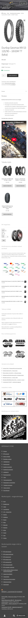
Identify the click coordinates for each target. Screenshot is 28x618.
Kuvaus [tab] (3, 91)
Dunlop (5, 514)
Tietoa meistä (6, 488)
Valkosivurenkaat (7, 582)
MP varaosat (6, 454)
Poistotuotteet (7, 474)
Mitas (4, 530)
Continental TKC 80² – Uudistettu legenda (12, 382)
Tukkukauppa (6, 461)
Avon (4, 501)
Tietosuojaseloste (7, 480)
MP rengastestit (7, 557)
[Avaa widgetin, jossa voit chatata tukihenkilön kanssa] (21, 615)
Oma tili (4, 615)
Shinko (5, 538)
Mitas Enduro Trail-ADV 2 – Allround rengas (12, 373)
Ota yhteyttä (6, 490)
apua (10, 324)
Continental (6, 509)
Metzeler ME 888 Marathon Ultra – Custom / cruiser (13, 379)
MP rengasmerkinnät (8, 554)
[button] (24, 20)
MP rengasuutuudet (7, 564)
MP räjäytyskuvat (7, 551)
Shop (8, 13)
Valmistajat (6, 584)
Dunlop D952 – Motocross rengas (9, 596)
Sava (4, 535)
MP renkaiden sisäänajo (8, 567)
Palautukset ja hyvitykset (9, 482)
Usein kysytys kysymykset (9, 579)
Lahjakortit (6, 472)
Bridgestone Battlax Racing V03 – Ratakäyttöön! (13, 375)
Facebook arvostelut (8, 469)
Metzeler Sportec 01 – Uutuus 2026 (10, 377)
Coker (4, 506)
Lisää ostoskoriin (13, 75)
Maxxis (4, 519)
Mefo (4, 522)
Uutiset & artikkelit (7, 574)
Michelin (5, 527)
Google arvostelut (7, 467)
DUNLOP (13, 84)
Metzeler (5, 525)
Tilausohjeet (6, 576)
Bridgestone (6, 504)
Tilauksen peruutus (7, 485)
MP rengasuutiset (7, 562)
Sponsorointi (6, 464)
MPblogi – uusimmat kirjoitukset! (12, 591)
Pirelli (4, 533)
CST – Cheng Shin (7, 512)
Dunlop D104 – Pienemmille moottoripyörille (12, 368)
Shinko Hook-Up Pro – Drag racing (10, 370)
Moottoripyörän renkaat (15, 13)
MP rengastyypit (7, 559)
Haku (14, 615)
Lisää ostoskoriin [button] (7, 185)
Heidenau (5, 517)
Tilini (4, 477)
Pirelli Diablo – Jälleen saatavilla (9, 603)
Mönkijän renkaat (7, 459)
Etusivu (4, 13)
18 (10, 84)
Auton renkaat (6, 456)
